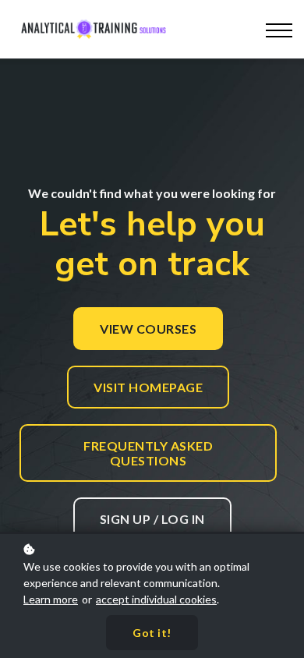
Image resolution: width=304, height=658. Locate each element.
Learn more (50, 599)
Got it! (152, 632)
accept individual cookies (156, 599)
